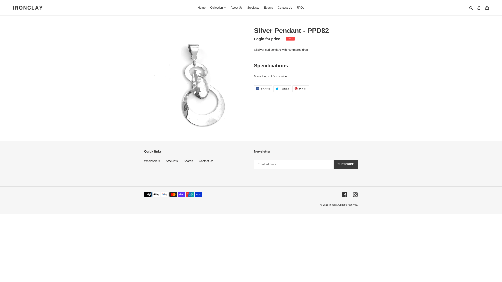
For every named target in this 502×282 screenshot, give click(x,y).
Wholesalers (152, 161)
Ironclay (333, 204)
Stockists (172, 161)
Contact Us (206, 161)
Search (188, 161)
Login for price (267, 39)
